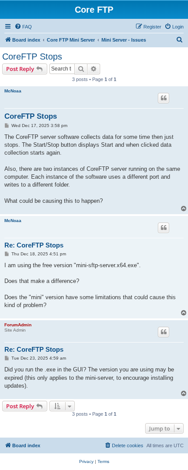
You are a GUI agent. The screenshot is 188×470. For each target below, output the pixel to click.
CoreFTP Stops (32, 56)
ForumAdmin (17, 324)
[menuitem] (23, 26)
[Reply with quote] (163, 98)
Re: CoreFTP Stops (33, 245)
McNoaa (12, 90)
